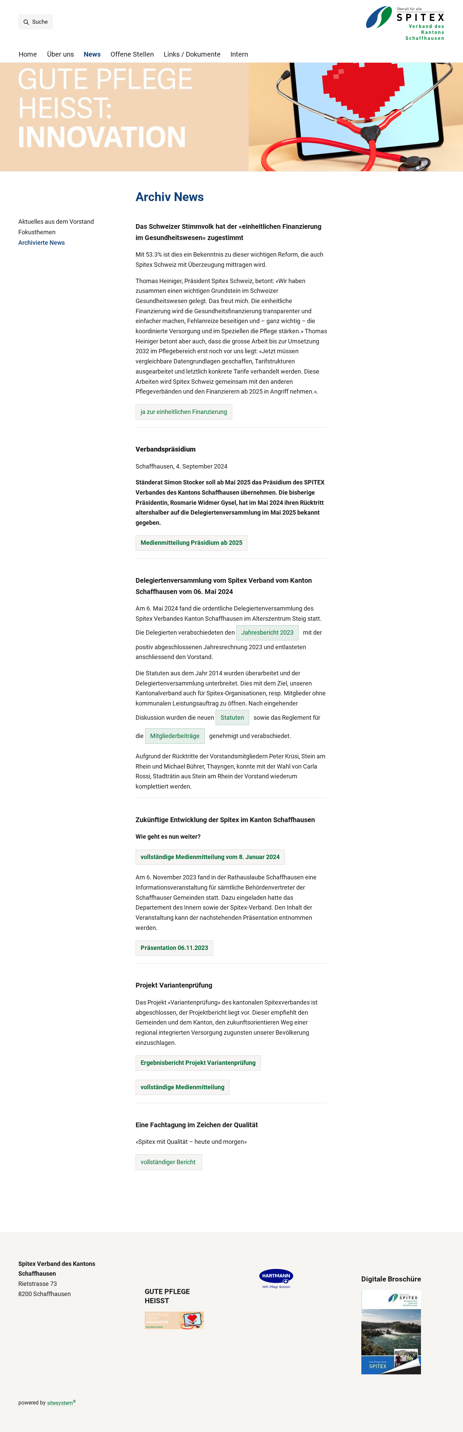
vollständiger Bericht (169, 1162)
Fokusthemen (37, 232)
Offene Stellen (132, 54)
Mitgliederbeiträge (175, 735)
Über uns (60, 54)
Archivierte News (41, 242)
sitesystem (61, 1403)
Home (28, 54)
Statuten (232, 717)
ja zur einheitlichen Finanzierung (184, 411)
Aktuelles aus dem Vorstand (56, 221)
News (92, 54)
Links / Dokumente (192, 54)
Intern (239, 54)
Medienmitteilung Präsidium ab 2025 (191, 542)
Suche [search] (39, 21)
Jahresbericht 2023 (267, 632)
